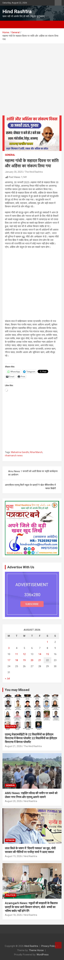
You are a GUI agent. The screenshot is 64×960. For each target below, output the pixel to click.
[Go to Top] (58, 945)
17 (9, 660)
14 (39, 654)
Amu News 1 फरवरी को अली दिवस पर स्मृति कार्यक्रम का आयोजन (33, 473)
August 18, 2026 (13, 915)
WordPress (43, 954)
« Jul (7, 678)
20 (32, 660)
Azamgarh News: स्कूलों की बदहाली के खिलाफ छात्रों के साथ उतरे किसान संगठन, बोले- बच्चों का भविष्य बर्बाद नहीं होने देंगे (31, 906)
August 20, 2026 (13, 801)
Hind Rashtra (17, 11)
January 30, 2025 (14, 172)
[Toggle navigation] (6, 24)
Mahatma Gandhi (20, 452)
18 (16, 660)
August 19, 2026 (13, 856)
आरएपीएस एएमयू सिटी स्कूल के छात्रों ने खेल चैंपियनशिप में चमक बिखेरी (30, 486)
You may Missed (17, 690)
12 (24, 654)
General (10, 155)
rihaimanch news (14, 455)
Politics (10, 726)
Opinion (10, 840)
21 (39, 660)
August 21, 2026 (13, 746)
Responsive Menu (58, 3)
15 (47, 654)
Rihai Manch (36, 452)
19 (24, 660)
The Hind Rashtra (34, 172)
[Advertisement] (32, 82)
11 (16, 654)
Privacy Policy (48, 946)
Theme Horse (36, 950)
